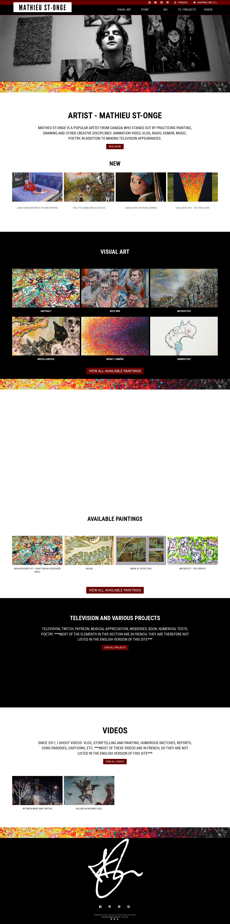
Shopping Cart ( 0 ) (207, 2)
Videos (208, 9)
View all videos (115, 761)
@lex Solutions (115, 917)
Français (182, 2)
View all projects (115, 647)
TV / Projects (187, 9)
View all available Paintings (115, 371)
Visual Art (124, 9)
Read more (115, 146)
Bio (165, 9)
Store (145, 9)
